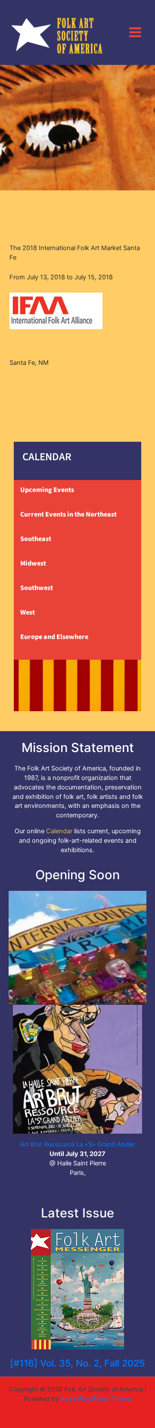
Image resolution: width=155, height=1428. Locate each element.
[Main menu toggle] (135, 32)
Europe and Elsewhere (54, 637)
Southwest (36, 588)
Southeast (35, 539)
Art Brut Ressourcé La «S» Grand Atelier (77, 1144)
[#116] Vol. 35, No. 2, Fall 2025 (77, 1363)
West (27, 612)
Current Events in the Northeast (68, 514)
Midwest (33, 563)
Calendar (59, 831)
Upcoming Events (47, 490)
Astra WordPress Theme (95, 1399)
